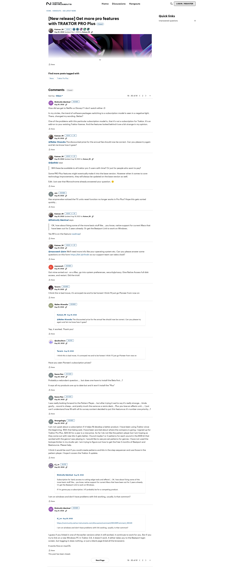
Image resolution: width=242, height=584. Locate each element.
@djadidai (53, 162)
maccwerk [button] (58, 266)
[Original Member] (77, 29)
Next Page (100, 560)
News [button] (52, 78)
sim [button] (55, 193)
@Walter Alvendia (57, 142)
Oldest (59, 96)
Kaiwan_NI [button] (59, 29)
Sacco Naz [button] (58, 374)
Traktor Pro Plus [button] (62, 78)
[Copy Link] (91, 32)
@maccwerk (54, 251)
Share (51, 65)
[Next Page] (146, 96)
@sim (63, 251)
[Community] (59, 3)
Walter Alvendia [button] (61, 304)
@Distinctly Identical (58, 220)
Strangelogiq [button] (60, 420)
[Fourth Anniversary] (81, 29)
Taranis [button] (57, 287)
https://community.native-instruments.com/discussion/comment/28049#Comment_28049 (94, 523)
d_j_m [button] (56, 464)
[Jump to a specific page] (150, 96)
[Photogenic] (74, 29)
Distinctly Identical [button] (62, 102)
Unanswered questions (177, 21)
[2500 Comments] (88, 29)
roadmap (75, 234)
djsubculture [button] (59, 341)
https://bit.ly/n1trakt (80, 254)
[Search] (171, 3)
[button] (50, 30)
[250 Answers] (84, 29)
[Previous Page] (140, 96)
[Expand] (100, 59)
